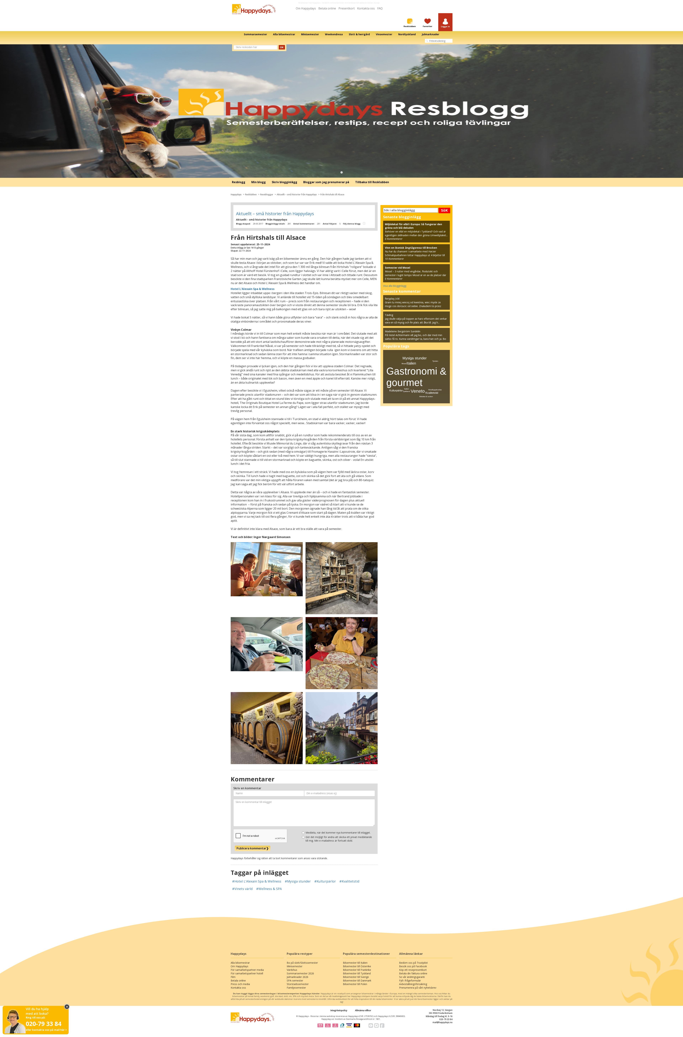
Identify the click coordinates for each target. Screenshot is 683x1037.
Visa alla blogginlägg (394, 285)
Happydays (236, 194)
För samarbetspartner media (247, 969)
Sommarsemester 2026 (300, 973)
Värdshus (292, 969)
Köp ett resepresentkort (413, 969)
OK (282, 47)
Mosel (404, 364)
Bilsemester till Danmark (357, 980)
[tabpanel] (341, 111)
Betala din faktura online (413, 973)
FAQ (380, 8)
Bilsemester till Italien (355, 962)
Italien (411, 363)
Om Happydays (306, 8)
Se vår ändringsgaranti (412, 977)
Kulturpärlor (396, 390)
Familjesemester (296, 987)
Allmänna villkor (363, 1010)
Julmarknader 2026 (297, 977)
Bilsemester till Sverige (356, 977)
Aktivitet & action (426, 396)
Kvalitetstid (431, 392)
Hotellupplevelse (435, 390)
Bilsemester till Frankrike (357, 969)
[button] (445, 23)
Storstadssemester (298, 984)
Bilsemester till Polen (355, 984)
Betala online (327, 8)
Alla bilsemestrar (240, 962)
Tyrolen (435, 361)
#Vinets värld (242, 889)
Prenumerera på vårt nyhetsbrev (417, 987)
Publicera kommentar (253, 848)
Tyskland (406, 391)
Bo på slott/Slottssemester (302, 962)
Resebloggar (266, 194)
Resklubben (251, 194)
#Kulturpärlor (325, 881)
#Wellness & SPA (269, 889)
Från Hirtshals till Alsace (332, 194)
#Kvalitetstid (349, 881)
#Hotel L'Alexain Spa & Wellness (256, 881)
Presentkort (346, 8)
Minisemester (294, 966)
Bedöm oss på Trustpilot (413, 962)
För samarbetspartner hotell (247, 973)
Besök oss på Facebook (413, 966)
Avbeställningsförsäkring (413, 984)
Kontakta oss (366, 8)
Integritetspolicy (338, 1010)
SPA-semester (295, 980)
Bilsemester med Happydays (309, 3)
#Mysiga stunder (298, 881)
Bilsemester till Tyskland (357, 973)
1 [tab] (341, 172)
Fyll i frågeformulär (410, 980)
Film (233, 977)
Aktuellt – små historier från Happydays (297, 194)
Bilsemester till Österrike (357, 966)
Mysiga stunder (415, 358)
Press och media (240, 984)
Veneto (418, 391)
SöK (444, 210)
